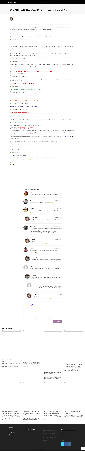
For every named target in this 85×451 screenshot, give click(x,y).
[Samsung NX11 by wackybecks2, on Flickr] (13, 164)
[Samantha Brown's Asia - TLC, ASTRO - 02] (19, 39)
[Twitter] (62, 444)
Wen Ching (32, 226)
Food (62, 429)
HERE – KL (71, 136)
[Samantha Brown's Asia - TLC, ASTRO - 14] (19, 109)
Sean (31, 200)
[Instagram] (69, 444)
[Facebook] (66, 444)
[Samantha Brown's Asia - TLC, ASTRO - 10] (19, 92)
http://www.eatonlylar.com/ (35, 232)
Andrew (32, 248)
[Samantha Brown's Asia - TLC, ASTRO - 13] (19, 97)
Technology (63, 433)
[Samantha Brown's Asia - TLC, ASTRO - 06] (19, 76)
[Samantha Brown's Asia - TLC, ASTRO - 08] (19, 68)
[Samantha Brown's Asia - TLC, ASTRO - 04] (19, 50)
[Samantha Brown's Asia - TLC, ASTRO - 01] (19, 143)
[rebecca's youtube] (13, 434)
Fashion (62, 435)
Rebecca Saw (12, 2)
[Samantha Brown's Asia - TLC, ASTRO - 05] (19, 122)
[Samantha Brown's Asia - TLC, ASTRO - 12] (19, 86)
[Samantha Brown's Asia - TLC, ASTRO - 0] (18, 146)
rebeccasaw (34, 217)
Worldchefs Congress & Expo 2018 (73, 364)
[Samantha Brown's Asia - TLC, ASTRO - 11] (19, 116)
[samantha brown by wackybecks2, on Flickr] (14, 33)
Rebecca (34, 239)
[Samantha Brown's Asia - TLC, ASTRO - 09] (19, 103)
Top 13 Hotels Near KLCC (29, 360)
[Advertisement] (42, 176)
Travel (62, 431)
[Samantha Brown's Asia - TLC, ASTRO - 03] (19, 152)
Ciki (31, 192)
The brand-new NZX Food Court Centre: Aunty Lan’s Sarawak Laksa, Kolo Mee (31, 413)
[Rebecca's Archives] (30, 429)
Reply (61, 200)
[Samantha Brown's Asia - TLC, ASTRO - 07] (19, 61)
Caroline (32, 208)
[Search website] (77, 2)
